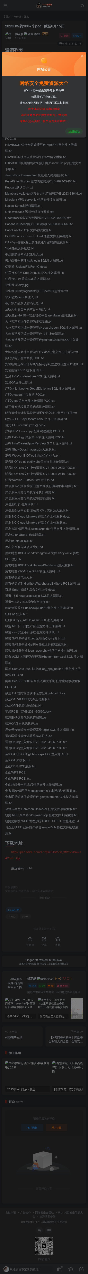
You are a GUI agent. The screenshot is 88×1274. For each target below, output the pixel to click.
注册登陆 (74, 131)
